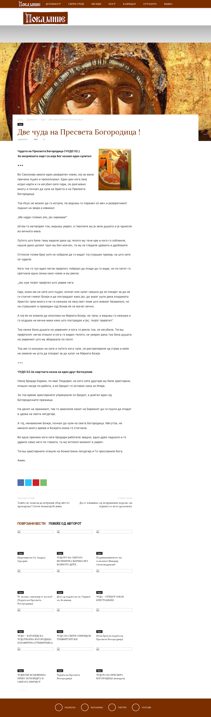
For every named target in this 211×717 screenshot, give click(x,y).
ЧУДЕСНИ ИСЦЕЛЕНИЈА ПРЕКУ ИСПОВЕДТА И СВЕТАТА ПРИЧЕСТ (31, 678)
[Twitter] (28, 482)
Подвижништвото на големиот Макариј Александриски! (109, 561)
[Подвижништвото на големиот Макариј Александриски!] (114, 542)
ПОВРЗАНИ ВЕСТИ (31, 524)
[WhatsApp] (43, 482)
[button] (190, 4)
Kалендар (129, 3)
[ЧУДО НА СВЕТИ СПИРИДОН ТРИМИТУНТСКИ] (75, 620)
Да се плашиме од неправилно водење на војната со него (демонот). (106, 504)
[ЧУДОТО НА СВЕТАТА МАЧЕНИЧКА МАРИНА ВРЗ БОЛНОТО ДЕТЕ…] (75, 542)
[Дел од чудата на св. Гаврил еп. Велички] (75, 581)
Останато (150, 3)
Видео (168, 3)
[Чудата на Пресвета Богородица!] (75, 659)
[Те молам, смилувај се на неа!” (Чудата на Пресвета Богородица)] (35, 581)
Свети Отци (76, 3)
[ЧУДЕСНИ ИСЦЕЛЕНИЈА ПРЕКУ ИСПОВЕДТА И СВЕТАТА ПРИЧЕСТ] (35, 659)
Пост (112, 3)
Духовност (53, 3)
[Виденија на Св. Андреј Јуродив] (35, 542)
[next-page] (25, 688)
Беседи (96, 3)
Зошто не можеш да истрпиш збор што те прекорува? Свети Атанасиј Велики (43, 504)
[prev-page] (19, 688)
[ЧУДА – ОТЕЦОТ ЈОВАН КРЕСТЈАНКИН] (114, 581)
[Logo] (29, 4)
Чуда (42, 119)
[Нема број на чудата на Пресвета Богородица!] (114, 620)
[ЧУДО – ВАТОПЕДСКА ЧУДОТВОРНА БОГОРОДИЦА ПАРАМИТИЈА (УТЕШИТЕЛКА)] (35, 620)
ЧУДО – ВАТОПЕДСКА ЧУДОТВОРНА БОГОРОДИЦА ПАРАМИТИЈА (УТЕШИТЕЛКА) (35, 639)
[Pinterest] (36, 482)
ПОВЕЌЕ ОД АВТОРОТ (65, 524)
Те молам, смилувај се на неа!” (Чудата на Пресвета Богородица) (35, 600)
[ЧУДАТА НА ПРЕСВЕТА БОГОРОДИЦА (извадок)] (114, 659)
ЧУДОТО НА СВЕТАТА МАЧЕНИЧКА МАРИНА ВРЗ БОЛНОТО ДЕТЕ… (72, 561)
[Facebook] (20, 482)
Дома (20, 119)
